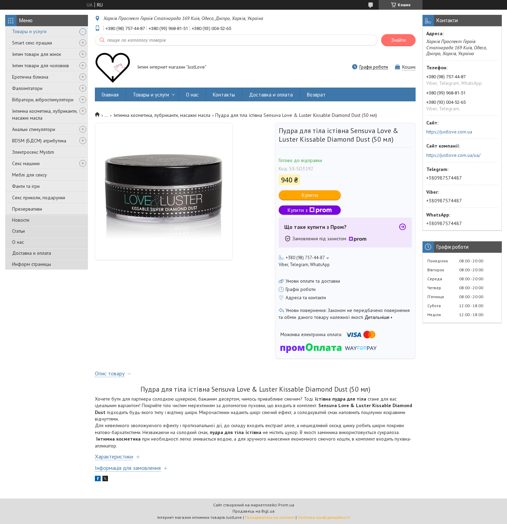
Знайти (398, 40)
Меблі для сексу (29, 175)
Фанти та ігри (26, 186)
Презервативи (27, 209)
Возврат (316, 94)
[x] (105, 479)
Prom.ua (286, 504)
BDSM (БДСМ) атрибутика (39, 141)
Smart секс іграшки (32, 43)
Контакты (224, 94)
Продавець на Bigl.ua (253, 511)
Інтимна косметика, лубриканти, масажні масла (44, 114)
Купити (310, 195)
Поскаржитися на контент (270, 517)
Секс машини (26, 163)
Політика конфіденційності (324, 517)
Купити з (298, 210)
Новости (20, 220)
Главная (110, 94)
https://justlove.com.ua (449, 132)
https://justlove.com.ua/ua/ (453, 155)
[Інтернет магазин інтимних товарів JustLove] (113, 67)
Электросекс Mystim (33, 152)
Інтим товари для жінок (36, 54)
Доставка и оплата (31, 253)
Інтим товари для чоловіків (40, 65)
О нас (18, 242)
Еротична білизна (30, 77)
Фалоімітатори (27, 88)
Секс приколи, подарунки (38, 197)
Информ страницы (31, 264)
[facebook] (98, 479)
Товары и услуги (29, 31)
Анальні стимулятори (33, 129)
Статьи (18, 231)
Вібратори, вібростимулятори (42, 100)
